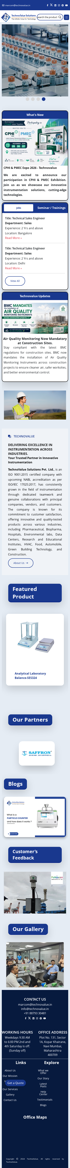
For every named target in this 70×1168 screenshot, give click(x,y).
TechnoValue (32, 1159)
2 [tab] (33, 99)
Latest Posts (43, 1085)
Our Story (43, 1078)
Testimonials (43, 1099)
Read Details (17, 828)
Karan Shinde (42, 807)
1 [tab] (27, 99)
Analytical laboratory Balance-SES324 (30, 675)
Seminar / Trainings (52, 208)
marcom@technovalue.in (17, 5)
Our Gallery (28, 929)
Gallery (10, 1094)
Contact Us (10, 1100)
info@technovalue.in (35, 1009)
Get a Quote (15, 1083)
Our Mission (10, 1076)
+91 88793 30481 (35, 1013)
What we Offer (43, 1071)
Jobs (18, 207)
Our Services (10, 1089)
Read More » (13, 238)
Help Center (43, 1093)
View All (15, 281)
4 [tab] (43, 99)
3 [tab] (38, 99)
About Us (10, 1070)
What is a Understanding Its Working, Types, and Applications (33, 817)
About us (18, 563)
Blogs (15, 783)
